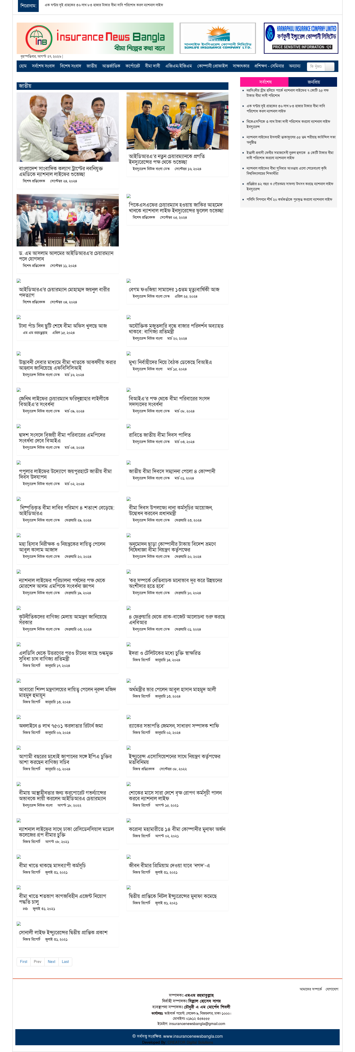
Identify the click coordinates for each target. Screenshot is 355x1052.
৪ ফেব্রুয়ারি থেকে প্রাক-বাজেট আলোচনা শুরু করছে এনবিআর (177, 620)
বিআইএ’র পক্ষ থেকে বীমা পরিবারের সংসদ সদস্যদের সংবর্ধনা (169, 402)
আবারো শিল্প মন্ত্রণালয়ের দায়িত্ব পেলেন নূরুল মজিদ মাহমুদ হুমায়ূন (67, 692)
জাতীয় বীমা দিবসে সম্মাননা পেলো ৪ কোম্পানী (172, 471)
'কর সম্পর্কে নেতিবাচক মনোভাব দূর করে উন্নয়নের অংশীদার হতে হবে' (175, 583)
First (23, 961)
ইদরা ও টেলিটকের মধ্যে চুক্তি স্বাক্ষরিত (165, 653)
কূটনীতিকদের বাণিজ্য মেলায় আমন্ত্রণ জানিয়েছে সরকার (63, 620)
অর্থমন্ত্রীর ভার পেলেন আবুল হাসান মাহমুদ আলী (172, 689)
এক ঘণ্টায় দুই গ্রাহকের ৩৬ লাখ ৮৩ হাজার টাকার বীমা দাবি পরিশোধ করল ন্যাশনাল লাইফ (104, 5)
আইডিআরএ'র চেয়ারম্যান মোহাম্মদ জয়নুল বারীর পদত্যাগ (64, 292)
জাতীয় (92, 66)
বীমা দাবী (152, 66)
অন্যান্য (294, 66)
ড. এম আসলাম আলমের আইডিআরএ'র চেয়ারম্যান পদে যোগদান (66, 256)
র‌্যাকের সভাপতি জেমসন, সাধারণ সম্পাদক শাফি (174, 726)
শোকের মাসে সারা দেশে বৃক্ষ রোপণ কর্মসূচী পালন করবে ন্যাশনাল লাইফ (175, 796)
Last (65, 961)
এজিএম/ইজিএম (178, 66)
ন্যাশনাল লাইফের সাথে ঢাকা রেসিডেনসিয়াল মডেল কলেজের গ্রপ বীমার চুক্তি (66, 832)
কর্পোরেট (133, 66)
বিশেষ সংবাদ (70, 66)
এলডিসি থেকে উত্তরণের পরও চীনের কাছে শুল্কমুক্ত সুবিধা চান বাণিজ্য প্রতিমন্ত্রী (66, 656)
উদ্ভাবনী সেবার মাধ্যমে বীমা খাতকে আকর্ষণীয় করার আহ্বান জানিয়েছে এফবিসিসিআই (67, 365)
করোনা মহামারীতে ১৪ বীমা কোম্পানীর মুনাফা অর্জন (177, 829)
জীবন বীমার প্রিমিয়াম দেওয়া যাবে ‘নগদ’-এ (169, 865)
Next (51, 961)
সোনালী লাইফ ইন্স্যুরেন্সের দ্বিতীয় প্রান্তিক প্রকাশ (63, 932)
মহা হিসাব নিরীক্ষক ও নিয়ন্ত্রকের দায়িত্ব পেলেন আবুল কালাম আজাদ (62, 547)
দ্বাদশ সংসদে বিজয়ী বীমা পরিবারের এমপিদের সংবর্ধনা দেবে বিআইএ (62, 438)
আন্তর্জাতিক (111, 66)
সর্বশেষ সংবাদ (43, 66)
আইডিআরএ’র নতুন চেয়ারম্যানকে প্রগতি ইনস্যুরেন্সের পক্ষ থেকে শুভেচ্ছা (167, 159)
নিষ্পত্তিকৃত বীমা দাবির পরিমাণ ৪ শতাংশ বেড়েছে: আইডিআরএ (67, 511)
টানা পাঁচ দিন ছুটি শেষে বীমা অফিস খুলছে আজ (63, 326)
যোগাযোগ (332, 989)
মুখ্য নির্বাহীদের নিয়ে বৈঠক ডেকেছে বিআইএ (170, 362)
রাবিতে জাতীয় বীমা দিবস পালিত (160, 435)
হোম (23, 66)
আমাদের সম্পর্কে (311, 989)
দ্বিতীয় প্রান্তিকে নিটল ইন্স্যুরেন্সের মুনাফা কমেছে (173, 896)
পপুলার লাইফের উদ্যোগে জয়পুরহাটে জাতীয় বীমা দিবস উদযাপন (65, 474)
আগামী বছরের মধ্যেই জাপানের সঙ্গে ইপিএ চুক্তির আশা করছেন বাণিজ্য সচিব (65, 759)
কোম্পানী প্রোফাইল (212, 66)
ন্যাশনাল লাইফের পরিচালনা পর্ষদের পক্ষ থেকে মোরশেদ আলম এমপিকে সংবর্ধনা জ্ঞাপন (62, 583)
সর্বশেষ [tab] (265, 82)
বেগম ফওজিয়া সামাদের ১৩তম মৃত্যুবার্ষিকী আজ (174, 289)
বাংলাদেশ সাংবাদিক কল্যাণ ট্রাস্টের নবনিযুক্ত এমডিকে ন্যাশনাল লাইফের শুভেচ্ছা (61, 171)
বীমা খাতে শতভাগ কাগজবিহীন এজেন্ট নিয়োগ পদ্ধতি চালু (62, 899)
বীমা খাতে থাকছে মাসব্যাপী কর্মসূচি (52, 865)
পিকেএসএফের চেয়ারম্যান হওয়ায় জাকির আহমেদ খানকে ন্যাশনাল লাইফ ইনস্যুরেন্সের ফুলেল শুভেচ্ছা (176, 208)
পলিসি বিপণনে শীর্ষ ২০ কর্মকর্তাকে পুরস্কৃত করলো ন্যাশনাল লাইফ (289, 199)
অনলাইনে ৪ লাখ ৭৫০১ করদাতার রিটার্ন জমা (61, 726)
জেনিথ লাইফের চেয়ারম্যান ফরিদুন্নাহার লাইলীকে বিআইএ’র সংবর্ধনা (64, 402)
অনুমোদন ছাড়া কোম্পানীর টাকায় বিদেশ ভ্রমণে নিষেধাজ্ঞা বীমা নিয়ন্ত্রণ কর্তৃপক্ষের (172, 547)
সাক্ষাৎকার (241, 66)
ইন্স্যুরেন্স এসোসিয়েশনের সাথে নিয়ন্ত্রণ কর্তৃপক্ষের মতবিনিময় (174, 759)
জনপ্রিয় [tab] (314, 82)
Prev (37, 961)
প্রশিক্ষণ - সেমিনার (269, 66)
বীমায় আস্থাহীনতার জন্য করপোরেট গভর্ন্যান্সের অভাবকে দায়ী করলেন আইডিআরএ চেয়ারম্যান (62, 796)
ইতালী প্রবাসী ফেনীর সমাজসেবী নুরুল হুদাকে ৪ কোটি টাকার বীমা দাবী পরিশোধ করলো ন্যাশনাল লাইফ (290, 155)
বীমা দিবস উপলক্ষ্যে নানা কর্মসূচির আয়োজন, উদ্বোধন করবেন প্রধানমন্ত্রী (171, 511)
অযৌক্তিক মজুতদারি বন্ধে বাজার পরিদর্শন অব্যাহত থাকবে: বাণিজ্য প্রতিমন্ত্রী (176, 329)
